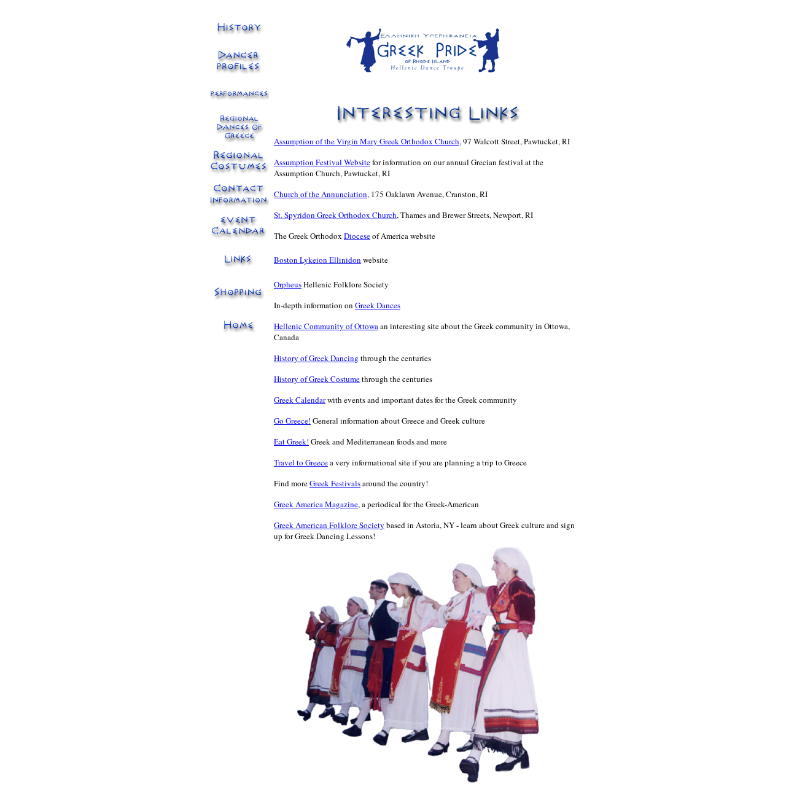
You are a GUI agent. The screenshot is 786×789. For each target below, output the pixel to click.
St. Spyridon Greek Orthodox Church (335, 214)
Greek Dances (377, 305)
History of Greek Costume (317, 378)
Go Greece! (292, 420)
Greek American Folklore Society (329, 525)
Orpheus (288, 284)
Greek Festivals (334, 483)
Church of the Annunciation (320, 194)
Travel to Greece (301, 462)
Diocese (357, 235)
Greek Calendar (299, 399)
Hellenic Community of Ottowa (326, 326)
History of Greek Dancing (316, 357)
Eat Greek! (291, 441)
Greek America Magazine (316, 504)
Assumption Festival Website (322, 162)
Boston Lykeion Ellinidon (317, 259)
